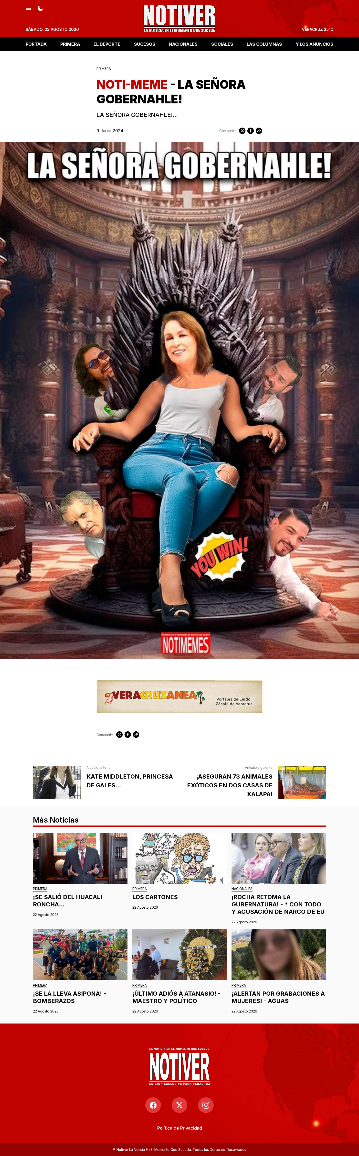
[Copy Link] (259, 130)
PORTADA (36, 43)
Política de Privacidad (179, 1128)
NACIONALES (183, 43)
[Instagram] (206, 1105)
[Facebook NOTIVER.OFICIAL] (153, 1105)
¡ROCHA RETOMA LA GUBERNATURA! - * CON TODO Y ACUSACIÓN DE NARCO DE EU (278, 904)
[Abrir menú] (29, 8)
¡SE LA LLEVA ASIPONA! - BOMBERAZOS (69, 997)
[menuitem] (179, 1128)
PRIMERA (70, 43)
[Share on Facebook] (250, 130)
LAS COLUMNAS (264, 43)
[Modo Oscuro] (40, 8)
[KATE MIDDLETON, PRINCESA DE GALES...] (57, 782)
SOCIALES (222, 43)
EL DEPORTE (107, 43)
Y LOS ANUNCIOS (314, 43)
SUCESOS (144, 43)
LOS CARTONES (155, 897)
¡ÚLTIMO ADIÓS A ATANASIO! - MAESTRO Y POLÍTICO (176, 997)
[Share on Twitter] (242, 130)
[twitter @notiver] (179, 1105)
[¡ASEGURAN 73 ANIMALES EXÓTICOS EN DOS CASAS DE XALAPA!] (302, 782)
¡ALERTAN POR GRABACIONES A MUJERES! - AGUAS (278, 997)
